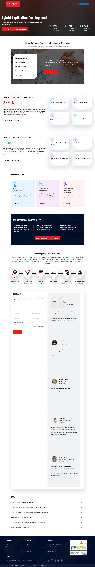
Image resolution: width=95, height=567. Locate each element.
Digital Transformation (52, 546)
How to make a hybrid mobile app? (22, 517)
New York (8, 560)
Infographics (29, 551)
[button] (47, 502)
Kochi (25, 560)
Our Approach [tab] (18, 75)
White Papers (30, 546)
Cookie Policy (43, 565)
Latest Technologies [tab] (20, 62)
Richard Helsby (63, 457)
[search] (77, 4)
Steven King (62, 418)
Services (42, 3)
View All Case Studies (12, 120)
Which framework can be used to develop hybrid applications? (30, 512)
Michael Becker (63, 379)
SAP (48, 553)
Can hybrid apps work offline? (20, 527)
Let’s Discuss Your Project (51, 71)
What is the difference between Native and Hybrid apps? (28, 507)
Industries (48, 3)
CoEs (54, 3)
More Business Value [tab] (20, 71)
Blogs (28, 544)
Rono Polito (62, 341)
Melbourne (13, 560)
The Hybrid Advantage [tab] (20, 66)
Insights (65, 3)
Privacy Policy (33, 565)
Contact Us (8, 549)
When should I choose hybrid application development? (28, 522)
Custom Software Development (54, 544)
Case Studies (30, 549)
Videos (28, 553)
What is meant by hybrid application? (22, 502)
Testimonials (8, 546)
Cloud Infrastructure (52, 551)
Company (71, 3)
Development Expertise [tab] (21, 58)
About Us (8, 544)
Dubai (22, 560)
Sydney (18, 560)
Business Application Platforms (54, 549)
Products (59, 3)
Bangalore (30, 560)
